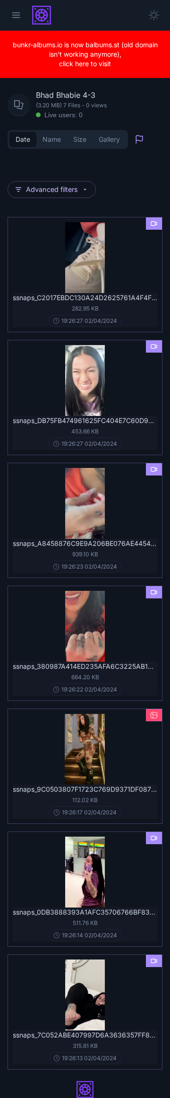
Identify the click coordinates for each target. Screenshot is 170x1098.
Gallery (109, 139)
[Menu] (16, 15)
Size (79, 139)
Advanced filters (52, 189)
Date (23, 139)
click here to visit (85, 64)
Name (51, 139)
